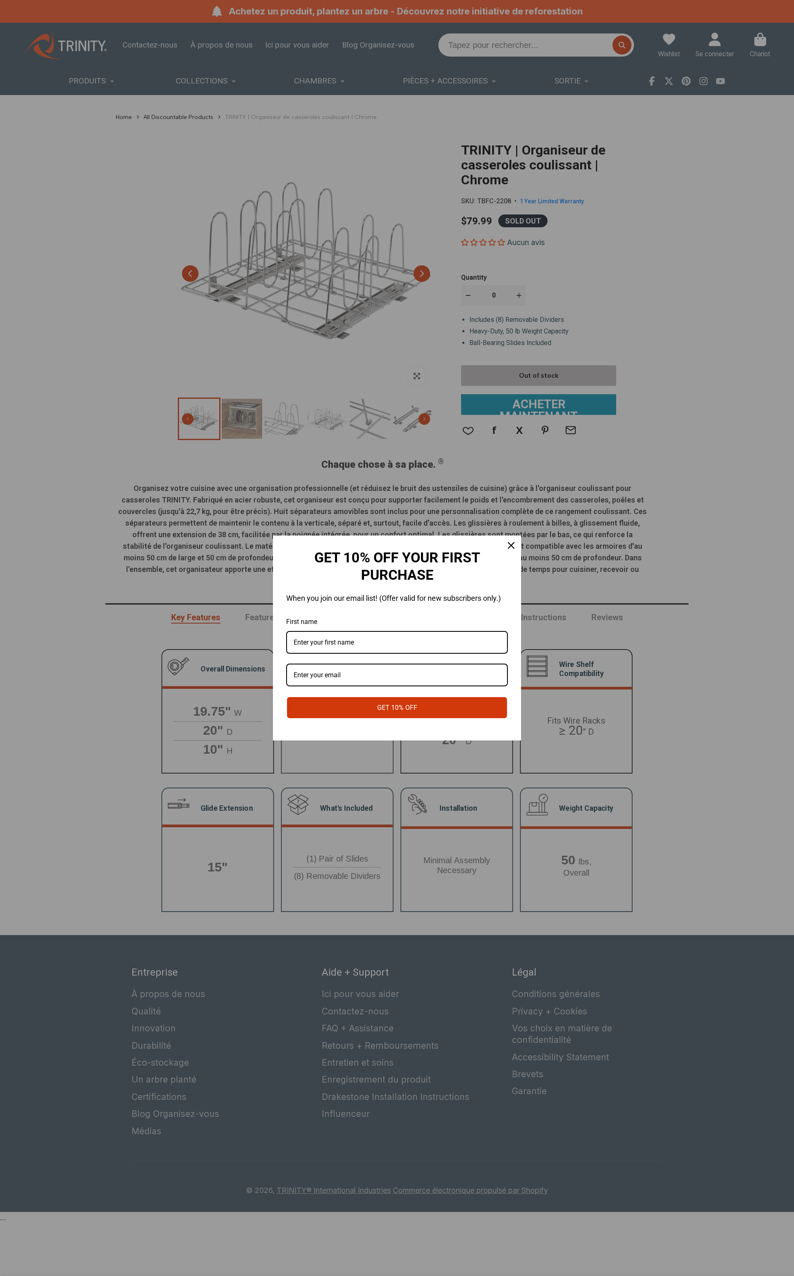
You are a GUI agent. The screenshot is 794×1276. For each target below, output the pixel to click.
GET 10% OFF (397, 708)
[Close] (511, 545)
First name (301, 622)
